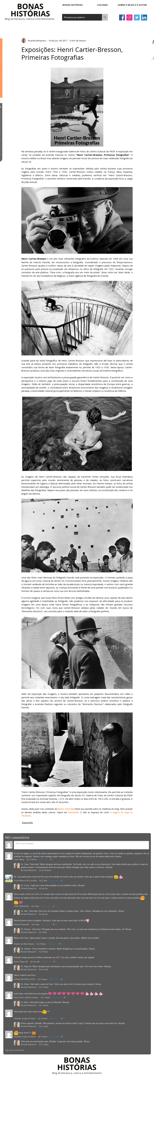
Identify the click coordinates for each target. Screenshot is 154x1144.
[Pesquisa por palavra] (105, 17)
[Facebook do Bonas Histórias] (122, 17)
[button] (102, 5)
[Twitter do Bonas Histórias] (137, 17)
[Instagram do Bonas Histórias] (129, 17)
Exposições (27, 822)
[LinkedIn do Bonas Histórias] (144, 17)
